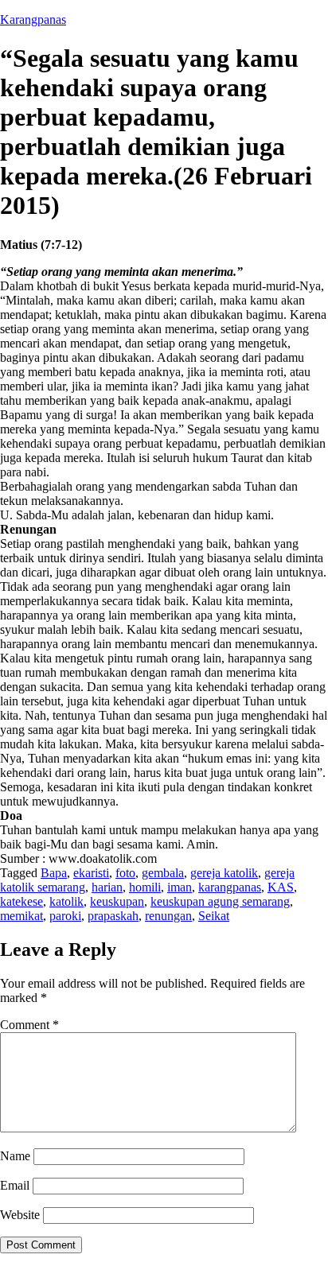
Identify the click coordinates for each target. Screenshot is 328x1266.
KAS (280, 887)
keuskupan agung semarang (220, 901)
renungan (168, 915)
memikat (21, 915)
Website (20, 1214)
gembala (163, 873)
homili (145, 887)
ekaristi (91, 873)
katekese (21, 901)
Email (14, 1185)
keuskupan (117, 901)
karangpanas (229, 887)
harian (107, 887)
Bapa (54, 873)
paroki (65, 915)
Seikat (213, 915)
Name (15, 1156)
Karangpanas (33, 19)
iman (179, 887)
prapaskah (113, 915)
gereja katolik (224, 873)
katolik (66, 901)
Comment (29, 1024)
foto (125, 873)
